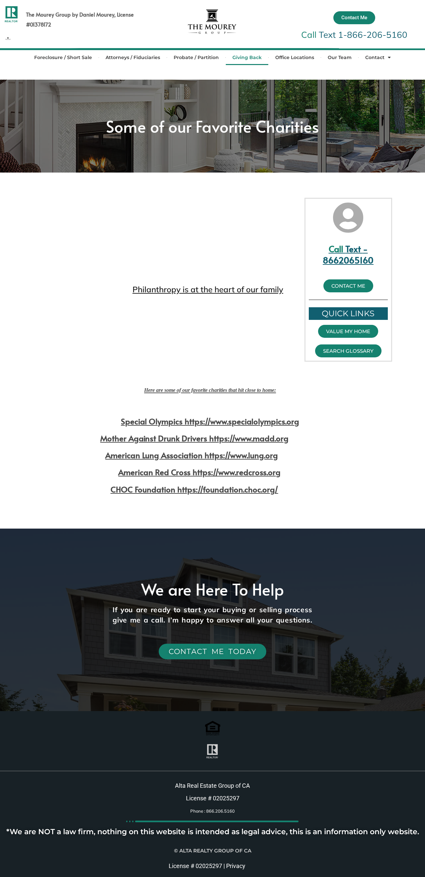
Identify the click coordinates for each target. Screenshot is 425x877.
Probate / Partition (196, 57)
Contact (374, 57)
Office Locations (294, 57)
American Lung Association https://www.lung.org (191, 455)
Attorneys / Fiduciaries (133, 57)
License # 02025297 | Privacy (207, 865)
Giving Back (247, 57)
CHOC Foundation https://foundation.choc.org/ (194, 489)
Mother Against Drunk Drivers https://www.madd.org (194, 438)
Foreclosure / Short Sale (63, 57)
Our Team (340, 57)
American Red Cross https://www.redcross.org (199, 472)
